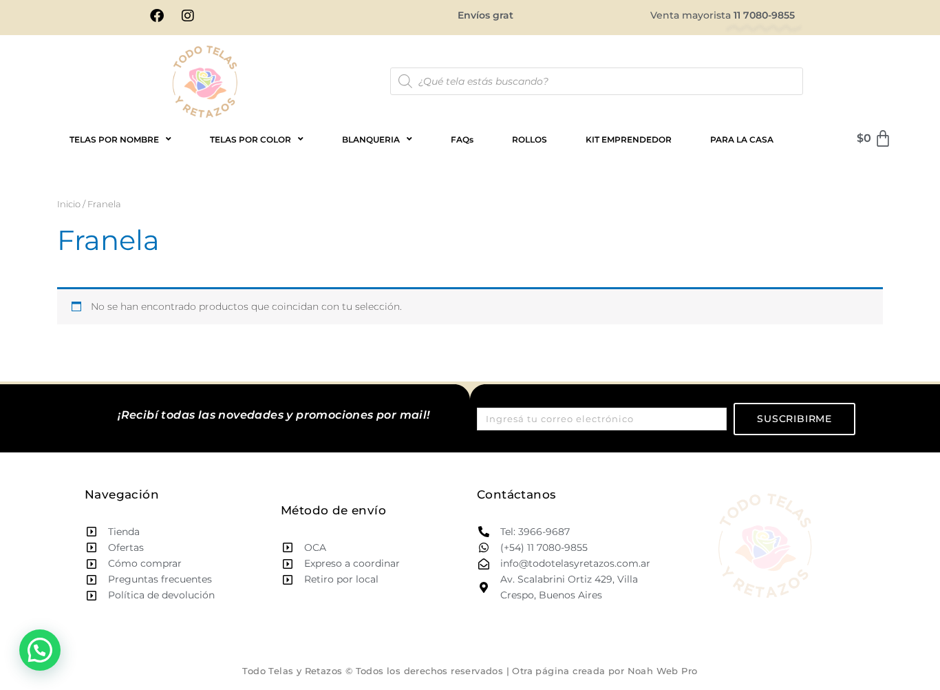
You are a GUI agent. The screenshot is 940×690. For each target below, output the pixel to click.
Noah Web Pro (663, 670)
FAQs (462, 139)
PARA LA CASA (741, 139)
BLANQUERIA (371, 139)
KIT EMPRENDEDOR (629, 139)
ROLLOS (529, 139)
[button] (40, 650)
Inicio (69, 204)
